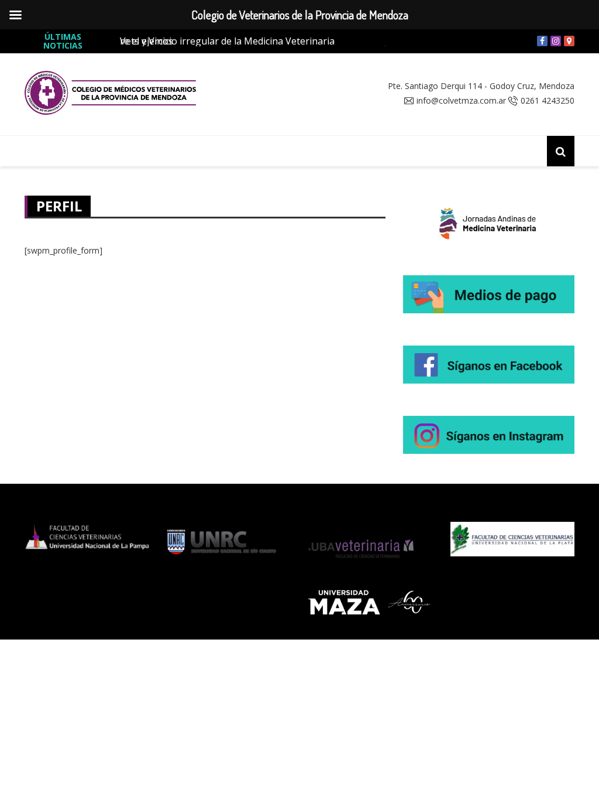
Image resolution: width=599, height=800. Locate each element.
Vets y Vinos (146, 41)
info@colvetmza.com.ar (461, 101)
